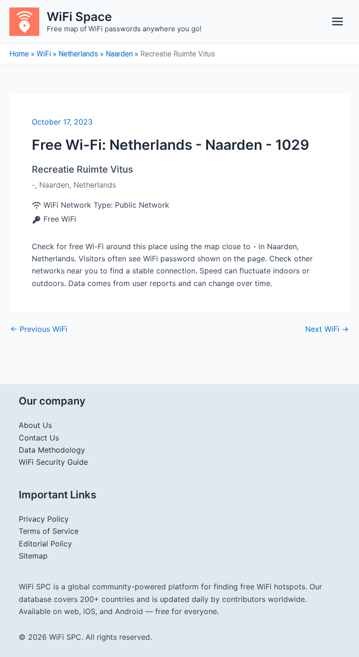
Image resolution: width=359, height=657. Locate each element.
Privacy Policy (44, 519)
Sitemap (33, 555)
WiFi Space (79, 16)
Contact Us (39, 437)
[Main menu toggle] (337, 21)
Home (19, 53)
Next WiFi (327, 329)
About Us (35, 425)
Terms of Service (49, 531)
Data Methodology (52, 449)
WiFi (43, 53)
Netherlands (78, 53)
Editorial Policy (45, 543)
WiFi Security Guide (53, 462)
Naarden (119, 53)
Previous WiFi (38, 329)
